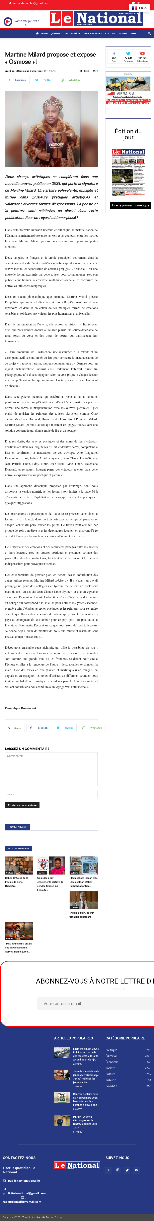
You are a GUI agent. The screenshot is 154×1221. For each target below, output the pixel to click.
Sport (134, 33)
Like (114, 52)
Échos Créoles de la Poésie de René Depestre (16, 881)
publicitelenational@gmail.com (24, 1193)
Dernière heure (92, 33)
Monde (123, 33)
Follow (128, 52)
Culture (110, 33)
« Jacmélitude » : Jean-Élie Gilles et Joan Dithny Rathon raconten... (84, 881)
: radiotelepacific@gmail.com (30, 3)
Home (44, 33)
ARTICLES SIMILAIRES (18, 848)
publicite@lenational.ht (24, 1181)
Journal (57, 33)
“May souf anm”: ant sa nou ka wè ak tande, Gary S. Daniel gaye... (18, 947)
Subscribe (142, 52)
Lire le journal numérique (130, 205)
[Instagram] (140, 3)
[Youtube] (136, 1170)
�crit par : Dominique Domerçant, (24, 70)
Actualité (71, 33)
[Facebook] (144, 3)
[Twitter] (135, 3)
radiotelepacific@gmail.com (22, 1202)
